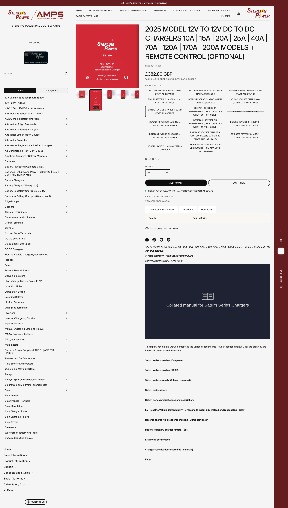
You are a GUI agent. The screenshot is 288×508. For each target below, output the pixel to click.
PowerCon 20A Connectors (20, 358)
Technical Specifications (161, 209)
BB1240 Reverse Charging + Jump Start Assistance (246, 101)
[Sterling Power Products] (35, 15)
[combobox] (33, 73)
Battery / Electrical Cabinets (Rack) (24, 166)
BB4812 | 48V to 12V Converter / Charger (165, 148)
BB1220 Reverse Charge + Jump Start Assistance (165, 101)
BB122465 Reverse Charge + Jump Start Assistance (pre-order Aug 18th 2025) (205, 135)
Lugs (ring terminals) (16, 307)
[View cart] (281, 230)
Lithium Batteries (14, 302)
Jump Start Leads (15, 291)
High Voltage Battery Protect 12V (23, 281)
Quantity (150, 166)
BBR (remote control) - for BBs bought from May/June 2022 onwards (205, 148)
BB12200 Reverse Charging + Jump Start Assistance (164, 136)
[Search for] (66, 73)
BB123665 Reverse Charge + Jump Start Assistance (246, 136)
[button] (36, 73)
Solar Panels (12, 395)
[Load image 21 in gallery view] (137, 94)
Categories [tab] (52, 90)
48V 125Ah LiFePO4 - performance (24, 108)
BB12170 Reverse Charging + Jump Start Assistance (245, 124)
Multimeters (11, 344)
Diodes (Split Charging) (18, 243)
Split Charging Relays (17, 416)
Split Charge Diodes (16, 411)
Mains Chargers (14, 323)
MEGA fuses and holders (19, 334)
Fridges (9, 259)
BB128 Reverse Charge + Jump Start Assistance (165, 92)
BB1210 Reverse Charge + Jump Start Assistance (205, 92)
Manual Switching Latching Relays (24, 328)
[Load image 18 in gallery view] (96, 100)
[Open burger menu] (281, 251)
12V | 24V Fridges (15, 102)
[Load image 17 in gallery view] (82, 94)
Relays (8, 374)
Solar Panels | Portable (17, 400)
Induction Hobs (13, 286)
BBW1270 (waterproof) (245, 111)
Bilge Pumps (12, 201)
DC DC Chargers (14, 249)
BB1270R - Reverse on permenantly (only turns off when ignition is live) (205, 111)
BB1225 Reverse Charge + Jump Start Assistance (205, 101)
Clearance (10, 427)
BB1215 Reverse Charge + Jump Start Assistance (245, 92)
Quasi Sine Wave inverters (19, 368)
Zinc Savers (11, 422)
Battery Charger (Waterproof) (21, 185)
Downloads (207, 209)
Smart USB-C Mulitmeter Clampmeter (26, 384)
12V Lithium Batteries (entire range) (25, 97)
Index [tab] (20, 90)
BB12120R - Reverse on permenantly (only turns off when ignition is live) (205, 123)
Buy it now (239, 183)
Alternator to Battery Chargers (22, 129)
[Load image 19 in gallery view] (110, 94)
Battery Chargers (14, 180)
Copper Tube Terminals (18, 233)
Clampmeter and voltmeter (20, 217)
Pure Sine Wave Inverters (19, 363)
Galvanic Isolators (15, 275)
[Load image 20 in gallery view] (123, 94)
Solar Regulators (14, 406)
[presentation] (107, 56)
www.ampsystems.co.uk (155, 3)
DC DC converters (15, 238)
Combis (9, 228)
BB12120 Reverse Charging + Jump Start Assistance (164, 124)
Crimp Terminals (14, 222)
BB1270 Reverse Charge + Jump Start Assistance (165, 111)
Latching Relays (14, 297)
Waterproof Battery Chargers (21, 432)
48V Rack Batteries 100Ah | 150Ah (24, 113)
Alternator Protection (16, 140)
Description (188, 209)
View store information (157, 201)
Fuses (8, 265)
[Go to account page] (281, 240)
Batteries (10, 161)
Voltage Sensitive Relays (19, 438)
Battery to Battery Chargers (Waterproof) (28, 196)
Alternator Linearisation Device (22, 134)
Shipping (164, 79)
